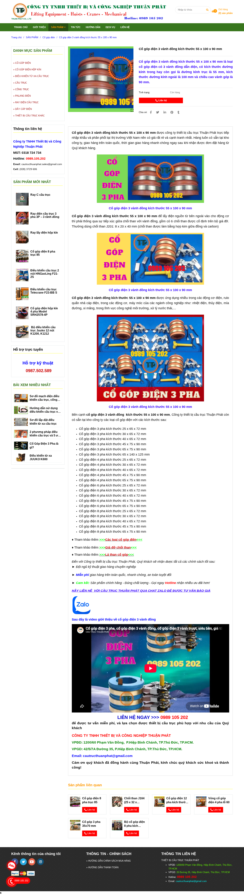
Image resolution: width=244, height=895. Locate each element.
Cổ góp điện (49, 37)
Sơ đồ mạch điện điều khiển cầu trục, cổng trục (44, 398)
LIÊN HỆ (125, 27)
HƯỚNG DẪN (93, 27)
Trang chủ (16, 37)
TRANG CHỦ (21, 27)
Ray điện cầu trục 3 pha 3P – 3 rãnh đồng (44, 215)
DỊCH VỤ (110, 27)
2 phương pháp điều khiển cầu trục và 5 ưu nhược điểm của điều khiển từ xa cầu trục (45, 434)
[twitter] (23, 861)
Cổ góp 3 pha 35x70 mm (91, 823)
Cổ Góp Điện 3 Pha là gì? (44, 445)
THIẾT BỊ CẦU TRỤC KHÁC (30, 115)
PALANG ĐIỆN (23, 95)
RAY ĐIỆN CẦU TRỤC (27, 102)
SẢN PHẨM (57, 27)
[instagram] (40, 861)
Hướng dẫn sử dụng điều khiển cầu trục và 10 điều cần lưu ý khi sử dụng (44, 410)
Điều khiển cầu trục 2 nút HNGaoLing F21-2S (44, 273)
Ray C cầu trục (40, 194)
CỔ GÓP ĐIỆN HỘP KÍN (28, 69)
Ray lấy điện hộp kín (44, 232)
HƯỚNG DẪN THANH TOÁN (103, 867)
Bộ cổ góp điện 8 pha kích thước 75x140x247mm (135, 824)
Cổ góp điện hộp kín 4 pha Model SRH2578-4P (44, 311)
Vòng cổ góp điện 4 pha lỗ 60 (219, 800)
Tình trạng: (145, 92)
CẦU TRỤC (21, 82)
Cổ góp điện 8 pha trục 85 (91, 800)
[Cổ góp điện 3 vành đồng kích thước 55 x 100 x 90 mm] (93, 12)
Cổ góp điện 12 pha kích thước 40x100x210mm (176, 800)
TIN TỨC (75, 27)
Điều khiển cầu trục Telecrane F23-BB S (43, 291)
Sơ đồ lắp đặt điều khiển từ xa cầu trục (43, 421)
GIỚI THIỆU (39, 27)
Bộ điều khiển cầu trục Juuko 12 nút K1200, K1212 (43, 330)
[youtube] (31, 861)
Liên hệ (162, 100)
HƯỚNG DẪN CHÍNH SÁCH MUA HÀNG (109, 860)
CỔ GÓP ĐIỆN (23, 63)
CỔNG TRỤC (22, 89)
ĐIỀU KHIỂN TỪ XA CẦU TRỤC (32, 76)
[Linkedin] (165, 112)
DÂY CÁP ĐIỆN (23, 109)
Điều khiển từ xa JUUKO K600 (41, 457)
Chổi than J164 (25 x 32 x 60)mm (134, 800)
